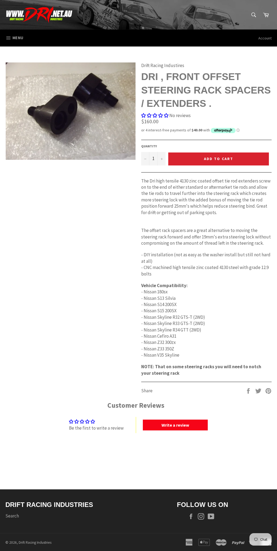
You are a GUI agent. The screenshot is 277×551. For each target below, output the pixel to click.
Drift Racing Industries (35, 542)
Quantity (149, 146)
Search (12, 516)
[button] (155, 115)
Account (265, 38)
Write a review (175, 425)
